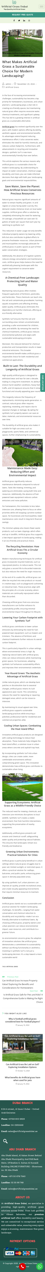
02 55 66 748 (17, 1182)
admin (8, 84)
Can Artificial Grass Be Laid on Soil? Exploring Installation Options (22, 1066)
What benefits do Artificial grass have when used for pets (22, 1079)
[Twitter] (19, 21)
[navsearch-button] (5, 1141)
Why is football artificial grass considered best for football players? (22, 1020)
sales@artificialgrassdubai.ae (23, 1131)
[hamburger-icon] (41, 6)
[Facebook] (14, 21)
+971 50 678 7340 (17, 1176)
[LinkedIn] (24, 21)
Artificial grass (8, 126)
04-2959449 (17, 1125)
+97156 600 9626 (16, 1119)
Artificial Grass (12, 87)
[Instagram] (29, 21)
